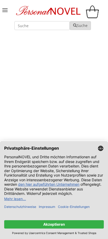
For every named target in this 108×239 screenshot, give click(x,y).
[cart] (93, 16)
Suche (82, 25)
